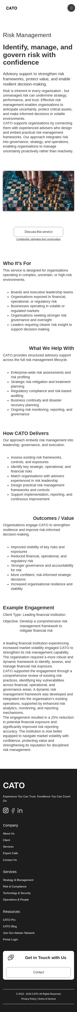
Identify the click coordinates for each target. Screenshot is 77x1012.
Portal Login (10, 939)
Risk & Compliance (14, 886)
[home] (12, 8)
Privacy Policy (29, 999)
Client (6, 840)
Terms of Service (47, 999)
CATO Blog (10, 926)
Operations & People (16, 899)
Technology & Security (17, 893)
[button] (71, 8)
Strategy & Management (18, 879)
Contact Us (10, 859)
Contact (38, 972)
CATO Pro (9, 919)
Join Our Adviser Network (19, 932)
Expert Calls (10, 853)
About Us (8, 833)
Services (8, 846)
